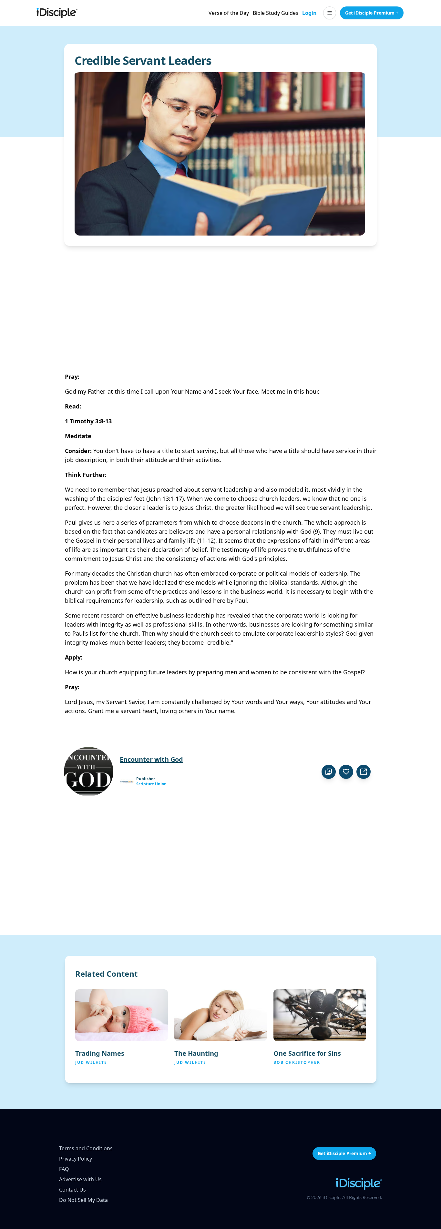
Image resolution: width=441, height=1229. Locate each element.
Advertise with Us (80, 1179)
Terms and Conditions (86, 1148)
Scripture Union (151, 784)
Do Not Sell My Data (83, 1200)
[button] (329, 12)
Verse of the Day (229, 12)
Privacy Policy (75, 1158)
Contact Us (72, 1189)
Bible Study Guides (275, 12)
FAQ (64, 1169)
